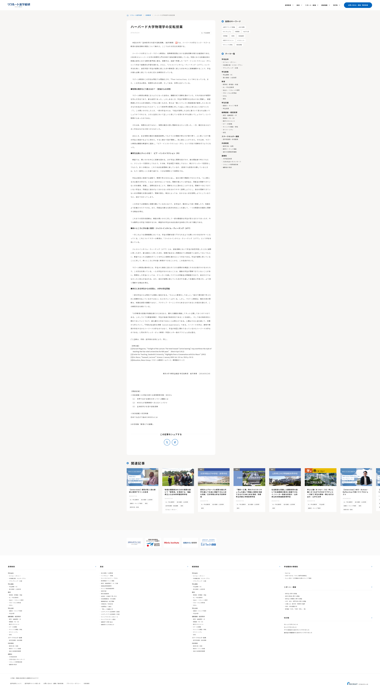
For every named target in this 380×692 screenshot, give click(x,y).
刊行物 (335, 5)
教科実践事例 (105, 593)
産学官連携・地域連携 (230, 139)
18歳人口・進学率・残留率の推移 (295, 604)
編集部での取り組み (107, 622)
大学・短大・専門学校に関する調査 (295, 601)
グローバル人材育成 (230, 93)
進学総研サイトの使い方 (32, 683)
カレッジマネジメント (291, 624)
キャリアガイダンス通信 (108, 619)
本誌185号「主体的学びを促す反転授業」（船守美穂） (153, 42)
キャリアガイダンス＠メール (109, 617)
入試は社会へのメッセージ (232, 162)
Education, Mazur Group (142, 360)
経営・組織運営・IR (230, 115)
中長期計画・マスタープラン (233, 65)
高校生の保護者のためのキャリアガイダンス (298, 633)
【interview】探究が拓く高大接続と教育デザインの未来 (142, 490)
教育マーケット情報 (230, 149)
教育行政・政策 (228, 146)
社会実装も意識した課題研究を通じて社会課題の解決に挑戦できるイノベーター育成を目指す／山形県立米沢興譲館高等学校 (285, 493)
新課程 (238, 31)
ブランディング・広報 (230, 68)
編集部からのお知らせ (107, 624)
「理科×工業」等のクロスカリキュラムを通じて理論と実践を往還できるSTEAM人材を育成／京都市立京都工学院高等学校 (249, 493)
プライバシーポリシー (73, 683)
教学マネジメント (229, 40)
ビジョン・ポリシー (230, 62)
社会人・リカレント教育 (231, 90)
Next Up (287, 573)
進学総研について (16, 683)
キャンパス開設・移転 (230, 127)
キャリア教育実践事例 (107, 588)
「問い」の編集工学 (107, 609)
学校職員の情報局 (291, 566)
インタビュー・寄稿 (107, 575)
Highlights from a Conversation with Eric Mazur (182, 354)
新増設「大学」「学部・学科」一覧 (295, 609)
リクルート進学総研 (136, 15)
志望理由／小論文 (106, 606)
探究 (233, 36)
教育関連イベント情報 (107, 581)
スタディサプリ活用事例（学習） (111, 614)
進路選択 (241, 36)
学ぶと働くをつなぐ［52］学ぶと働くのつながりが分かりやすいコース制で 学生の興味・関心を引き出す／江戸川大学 (320, 493)
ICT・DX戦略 (227, 124)
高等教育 (288, 5)
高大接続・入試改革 (230, 78)
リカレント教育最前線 (230, 164)
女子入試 (246, 31)
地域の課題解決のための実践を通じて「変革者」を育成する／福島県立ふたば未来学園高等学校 (178, 492)
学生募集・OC (228, 75)
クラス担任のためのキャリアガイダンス (296, 630)
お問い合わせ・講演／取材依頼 (358, 5)
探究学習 (103, 591)
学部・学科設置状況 (291, 606)
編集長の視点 (227, 167)
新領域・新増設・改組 (230, 84)
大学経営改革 (227, 159)
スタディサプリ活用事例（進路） (111, 611)
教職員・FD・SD (229, 118)
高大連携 (241, 27)
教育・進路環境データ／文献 (109, 583)
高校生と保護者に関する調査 (293, 598)
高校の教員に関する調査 (292, 596)
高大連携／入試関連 (107, 573)
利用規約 (86, 683)
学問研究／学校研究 (107, 604)
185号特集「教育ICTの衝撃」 (142, 424)
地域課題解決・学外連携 (108, 599)
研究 (224, 132)
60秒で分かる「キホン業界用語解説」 (296, 575)
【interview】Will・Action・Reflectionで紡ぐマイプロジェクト (356, 492)
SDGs (225, 96)
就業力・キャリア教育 (230, 106)
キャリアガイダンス (290, 627)
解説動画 (324, 5)
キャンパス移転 (228, 45)
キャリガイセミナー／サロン (109, 578)
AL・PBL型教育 (205, 33)
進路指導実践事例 (106, 586)
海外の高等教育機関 (230, 152)
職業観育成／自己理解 (107, 601)
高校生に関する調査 (291, 593)
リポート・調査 (310, 5)
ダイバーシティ (228, 130)
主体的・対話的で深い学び (109, 596)
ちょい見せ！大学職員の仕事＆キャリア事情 (298, 578)
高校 (298, 5)
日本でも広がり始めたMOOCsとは (144, 417)
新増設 (226, 36)
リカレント (241, 40)
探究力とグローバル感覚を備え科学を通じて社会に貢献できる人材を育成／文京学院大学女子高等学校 (213, 493)
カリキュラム (227, 31)
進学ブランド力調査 (229, 27)
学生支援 (226, 108)
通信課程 (239, 45)
